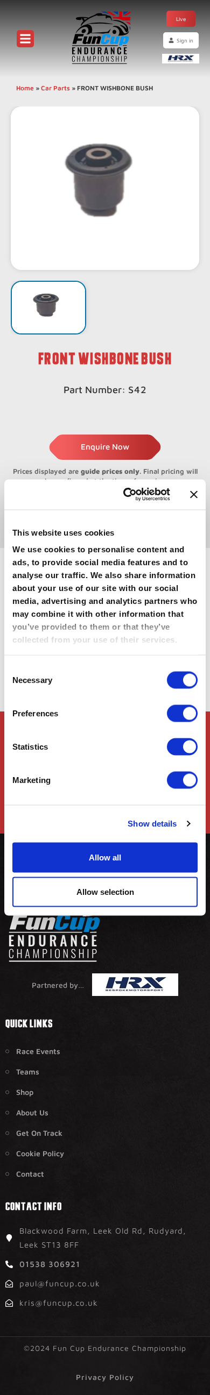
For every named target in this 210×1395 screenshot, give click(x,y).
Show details (152, 823)
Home (25, 88)
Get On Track (39, 1132)
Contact (30, 1173)
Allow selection (105, 891)
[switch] (182, 713)
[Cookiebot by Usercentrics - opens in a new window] (127, 495)
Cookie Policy (40, 1153)
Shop (24, 1092)
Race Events (38, 1051)
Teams (27, 1071)
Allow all (105, 857)
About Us (32, 1112)
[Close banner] (194, 494)
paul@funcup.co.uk (59, 1283)
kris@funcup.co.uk (58, 1302)
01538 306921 (49, 1264)
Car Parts (55, 88)
